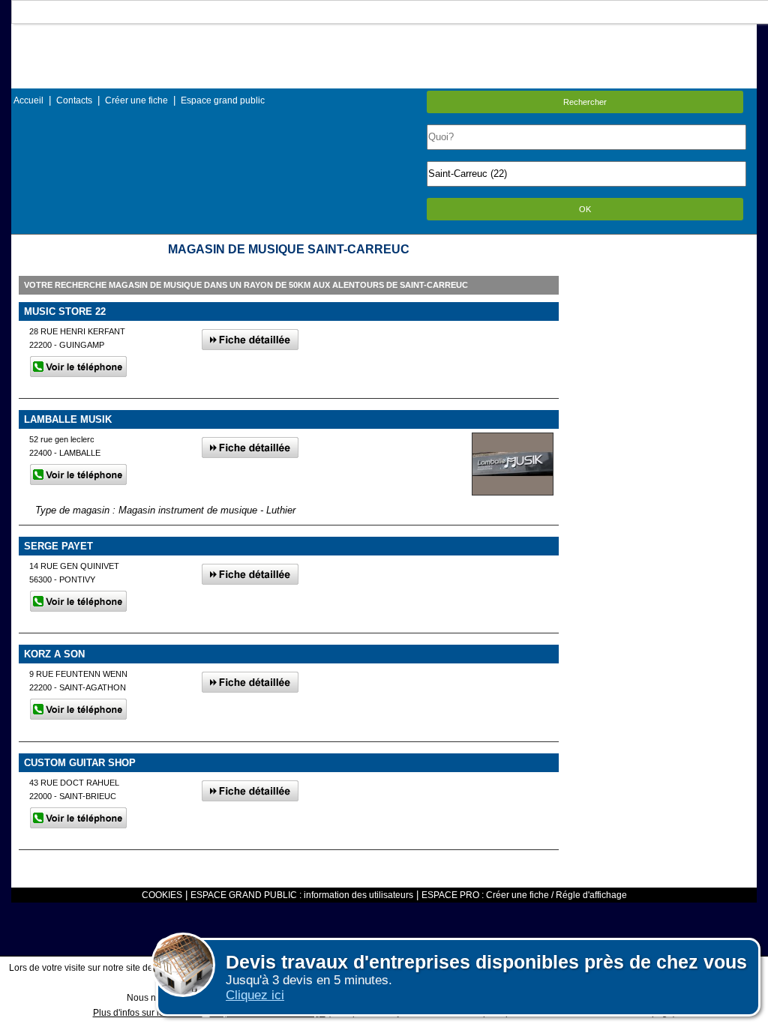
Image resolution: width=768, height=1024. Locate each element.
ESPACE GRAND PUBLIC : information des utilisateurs (301, 895)
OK (585, 209)
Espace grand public (223, 100)
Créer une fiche (136, 100)
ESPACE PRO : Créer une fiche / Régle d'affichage (524, 895)
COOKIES (162, 895)
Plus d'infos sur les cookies (147, 1013)
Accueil (29, 100)
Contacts (74, 100)
